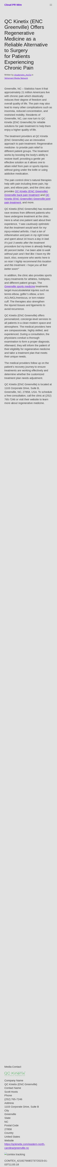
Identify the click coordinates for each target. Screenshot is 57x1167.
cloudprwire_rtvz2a (22, 75)
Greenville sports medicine (19, 286)
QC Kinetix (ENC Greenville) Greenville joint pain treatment (27, 198)
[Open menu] (51, 5)
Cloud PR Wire (13, 4)
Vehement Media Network (16, 78)
